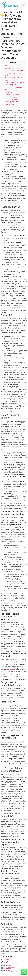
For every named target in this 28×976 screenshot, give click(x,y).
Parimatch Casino (9, 104)
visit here (8, 959)
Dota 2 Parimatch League (12, 68)
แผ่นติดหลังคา (9, 968)
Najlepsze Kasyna (9, 65)
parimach (12, 669)
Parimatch (7, 106)
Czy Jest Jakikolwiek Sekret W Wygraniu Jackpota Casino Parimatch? (13, 79)
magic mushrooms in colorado (13, 961)
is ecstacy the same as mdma (13, 964)
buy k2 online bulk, (10, 967)
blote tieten (8, 965)
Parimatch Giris (9, 67)
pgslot (7, 962)
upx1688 (8, 970)
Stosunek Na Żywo (10, 86)
